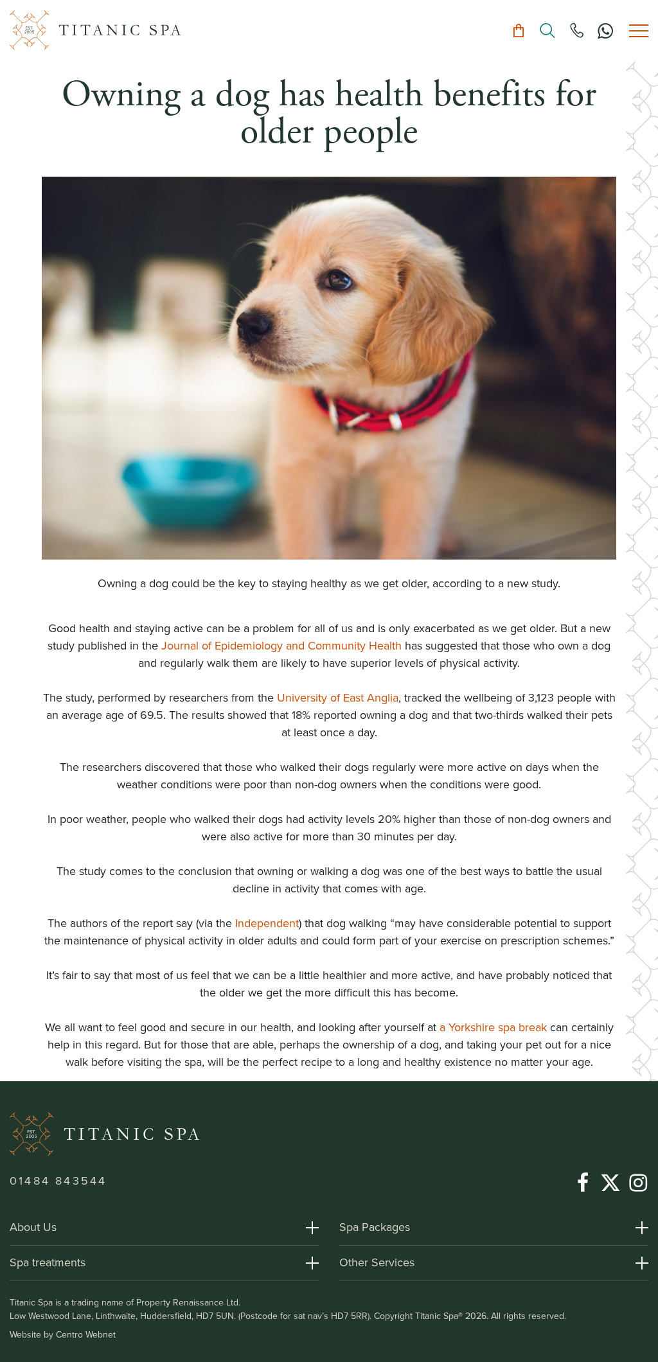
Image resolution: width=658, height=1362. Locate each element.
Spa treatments (47, 1262)
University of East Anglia (337, 698)
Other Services (376, 1262)
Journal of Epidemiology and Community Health (281, 646)
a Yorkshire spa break (493, 1027)
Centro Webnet (86, 1334)
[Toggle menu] (638, 30)
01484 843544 (58, 1181)
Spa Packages (374, 1227)
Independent (267, 923)
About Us (33, 1227)
